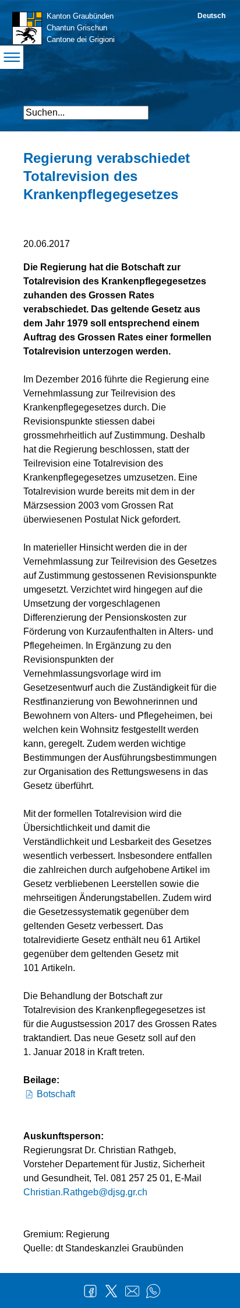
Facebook (90, 1291)
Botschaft (56, 1094)
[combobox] (86, 113)
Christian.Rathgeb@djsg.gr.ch (85, 1192)
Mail (132, 1291)
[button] (206, 108)
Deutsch (211, 16)
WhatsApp (153, 1291)
